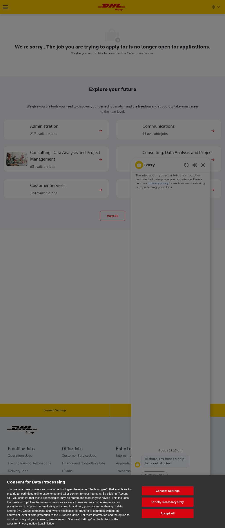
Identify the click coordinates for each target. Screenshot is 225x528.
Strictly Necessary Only (167, 502)
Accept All (168, 513)
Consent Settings (168, 490)
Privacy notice (28, 523)
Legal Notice (46, 523)
